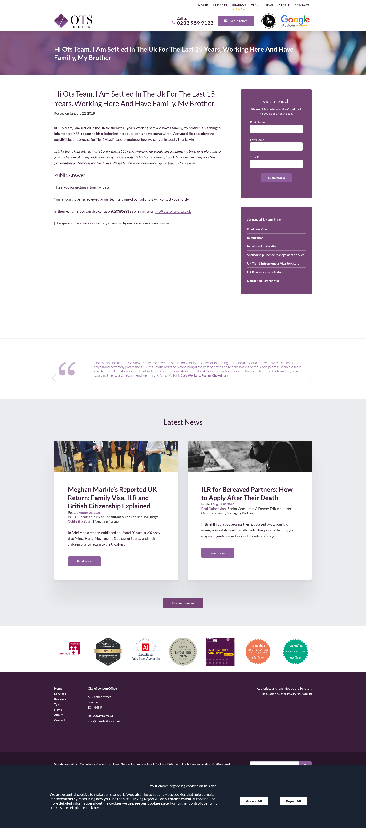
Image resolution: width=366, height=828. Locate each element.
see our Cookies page (152, 803)
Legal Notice (121, 764)
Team (255, 5)
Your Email (257, 157)
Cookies (160, 764)
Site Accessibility (65, 764)
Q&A (185, 764)
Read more (84, 561)
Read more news (183, 603)
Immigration (255, 237)
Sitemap (173, 764)
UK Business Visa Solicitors (265, 272)
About (284, 5)
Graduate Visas (257, 229)
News (269, 5)
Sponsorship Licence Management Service (275, 255)
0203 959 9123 (103, 715)
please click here (88, 807)
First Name (257, 122)
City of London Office (102, 688)
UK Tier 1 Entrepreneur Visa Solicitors (273, 263)
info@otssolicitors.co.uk (173, 211)
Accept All (254, 801)
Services (220, 5)
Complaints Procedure (95, 764)
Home (203, 5)
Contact (302, 5)
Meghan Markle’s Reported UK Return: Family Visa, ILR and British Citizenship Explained (112, 498)
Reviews (239, 5)
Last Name (257, 140)
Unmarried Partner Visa (263, 280)
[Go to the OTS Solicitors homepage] (73, 21)
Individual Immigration (262, 246)
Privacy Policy (142, 764)
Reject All (293, 801)
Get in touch (239, 21)
